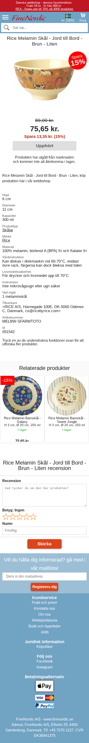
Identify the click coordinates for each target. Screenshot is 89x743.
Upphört (44, 145)
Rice (6, 240)
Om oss (44, 614)
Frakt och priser (44, 602)
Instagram (44, 667)
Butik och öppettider (45, 626)
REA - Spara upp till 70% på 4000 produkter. (45, 9)
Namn (7, 524)
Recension (11, 481)
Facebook (45, 661)
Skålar (7, 230)
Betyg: (13, 510)
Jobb (45, 632)
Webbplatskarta (44, 620)
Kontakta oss (44, 608)
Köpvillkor (45, 647)
